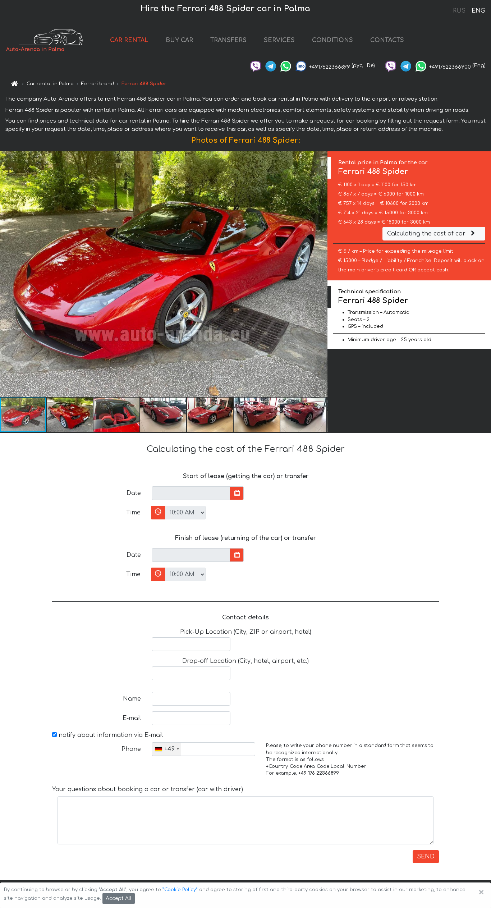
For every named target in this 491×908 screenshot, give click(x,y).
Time (133, 512)
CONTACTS (387, 40)
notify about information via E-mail (110, 735)
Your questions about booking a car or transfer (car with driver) (147, 789)
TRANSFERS (228, 40)
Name (132, 699)
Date (134, 493)
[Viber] (255, 65)
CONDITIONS (332, 40)
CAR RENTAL (129, 40)
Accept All (119, 898)
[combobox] (166, 749)
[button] (70, 415)
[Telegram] (270, 65)
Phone (131, 749)
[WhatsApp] (286, 65)
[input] (191, 493)
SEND (426, 856)
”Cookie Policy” (180, 889)
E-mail (132, 718)
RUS (459, 11)
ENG (478, 11)
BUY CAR (179, 40)
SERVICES (279, 40)
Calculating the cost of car (427, 233)
